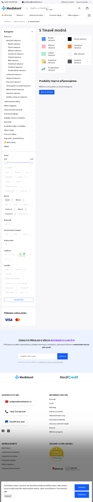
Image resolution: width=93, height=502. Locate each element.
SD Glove (10, 283)
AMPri (9, 269)
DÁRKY (6, 146)
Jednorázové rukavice (11, 452)
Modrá (22, 177)
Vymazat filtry (19, 300)
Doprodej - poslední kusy (14, 138)
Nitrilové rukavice (13, 40)
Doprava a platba (82, 2)
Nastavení (8, 496)
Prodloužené (11, 191)
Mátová (22, 209)
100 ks (27, 234)
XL (7, 259)
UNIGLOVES (11, 292)
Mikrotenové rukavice (15, 89)
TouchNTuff (25, 288)
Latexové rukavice (13, 74)
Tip (28, 172)
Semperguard (24, 283)
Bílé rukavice (13, 60)
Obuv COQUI (9, 130)
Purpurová (10, 214)
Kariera (52, 428)
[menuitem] (8, 15)
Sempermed (11, 288)
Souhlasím (81, 487)
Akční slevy (6, 448)
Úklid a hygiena (10, 105)
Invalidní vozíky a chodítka (15, 126)
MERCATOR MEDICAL (14, 278)
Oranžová (10, 209)
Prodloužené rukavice (17, 70)
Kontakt (52, 399)
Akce (8, 172)
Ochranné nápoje (11, 114)
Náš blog (52, 407)
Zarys (23, 292)
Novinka (19, 172)
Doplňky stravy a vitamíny (14, 118)
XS (14, 254)
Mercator (10, 274)
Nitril (8, 224)
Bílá (8, 204)
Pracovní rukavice (13, 82)
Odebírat (62, 356)
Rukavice (7, 36)
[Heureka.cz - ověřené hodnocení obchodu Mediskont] (60, 454)
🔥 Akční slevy (10, 142)
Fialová (20, 181)
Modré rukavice (14, 44)
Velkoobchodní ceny (57, 415)
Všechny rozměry (12, 186)
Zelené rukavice (14, 57)
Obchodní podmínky (57, 419)
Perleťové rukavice (15, 64)
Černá (17, 204)
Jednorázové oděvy (12, 101)
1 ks (8, 234)
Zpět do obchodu (47, 92)
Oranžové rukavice (15, 54)
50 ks (17, 234)
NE (7, 244)
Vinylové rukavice (13, 78)
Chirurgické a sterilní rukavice (18, 86)
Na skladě (10, 168)
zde (5, 491)
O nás (51, 403)
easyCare (20, 269)
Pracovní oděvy (10, 134)
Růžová (20, 200)
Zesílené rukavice (15, 67)
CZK (50, 10)
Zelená (9, 181)
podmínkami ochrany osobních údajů (50, 362)
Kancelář (7, 122)
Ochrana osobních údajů (59, 424)
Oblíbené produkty (67, 2)
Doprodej (24, 191)
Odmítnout (82, 494)
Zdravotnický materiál (13, 110)
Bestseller (10, 177)
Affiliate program (56, 432)
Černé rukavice (14, 47)
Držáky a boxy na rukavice (16, 97)
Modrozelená (24, 214)
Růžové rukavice (14, 50)
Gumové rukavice (13, 93)
